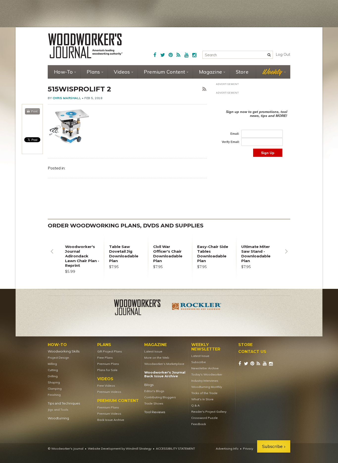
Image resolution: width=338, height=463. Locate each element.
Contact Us (252, 352)
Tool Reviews (154, 412)
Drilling (53, 376)
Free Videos (106, 385)
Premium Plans (108, 364)
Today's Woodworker (206, 374)
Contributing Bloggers (160, 397)
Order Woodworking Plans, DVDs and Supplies (125, 225)
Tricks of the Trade (204, 393)
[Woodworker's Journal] (141, 308)
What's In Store (202, 399)
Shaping (54, 382)
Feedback (198, 424)
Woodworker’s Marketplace (164, 364)
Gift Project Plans (109, 351)
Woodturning (58, 418)
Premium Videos (109, 392)
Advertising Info (227, 448)
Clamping (55, 388)
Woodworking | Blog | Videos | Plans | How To (85, 45)
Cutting (53, 370)
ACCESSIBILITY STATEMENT (175, 448)
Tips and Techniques (64, 403)
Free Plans (105, 357)
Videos (122, 72)
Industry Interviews (204, 380)
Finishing (54, 395)
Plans (93, 72)
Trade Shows (153, 403)
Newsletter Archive (205, 368)
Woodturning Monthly (206, 387)
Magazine (210, 72)
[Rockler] (196, 308)
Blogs (148, 385)
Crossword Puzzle (204, 418)
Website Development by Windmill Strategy (119, 448)
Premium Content (164, 72)
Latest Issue (153, 351)
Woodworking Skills (63, 351)
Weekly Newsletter (205, 347)
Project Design (58, 357)
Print (34, 111)
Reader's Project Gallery (208, 411)
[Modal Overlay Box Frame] (253, 128)
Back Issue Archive (110, 420)
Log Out (283, 54)
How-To (63, 72)
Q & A (195, 405)
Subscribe (198, 362)
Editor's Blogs (154, 391)
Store (242, 72)
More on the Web (156, 357)
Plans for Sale (107, 370)
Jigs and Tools (58, 409)
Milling (52, 364)
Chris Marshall (67, 98)
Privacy (248, 448)
